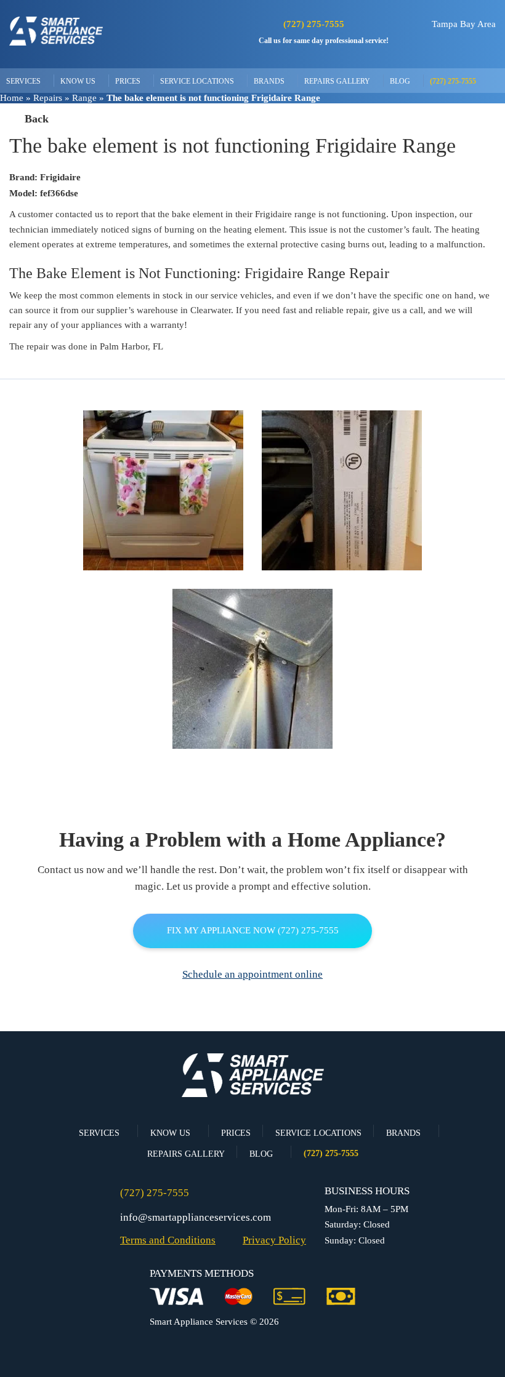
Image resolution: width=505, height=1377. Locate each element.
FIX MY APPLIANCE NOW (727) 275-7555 (253, 930)
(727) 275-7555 (313, 24)
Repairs (47, 98)
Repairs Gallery (337, 81)
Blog (400, 81)
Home (11, 98)
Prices (127, 81)
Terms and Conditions (168, 1240)
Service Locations (197, 81)
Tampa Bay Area (464, 24)
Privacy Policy (274, 1240)
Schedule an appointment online (252, 974)
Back (37, 119)
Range (84, 98)
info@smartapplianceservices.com (195, 1217)
